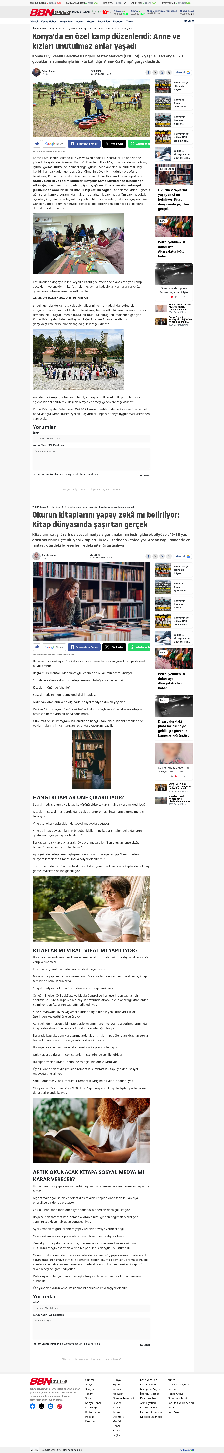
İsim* (36, 432)
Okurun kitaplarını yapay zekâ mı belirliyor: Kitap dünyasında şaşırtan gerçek (173, 199)
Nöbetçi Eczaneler (151, 1417)
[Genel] (174, 226)
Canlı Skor (174, 1412)
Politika (89, 1417)
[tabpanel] (174, 282)
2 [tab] (176, 297)
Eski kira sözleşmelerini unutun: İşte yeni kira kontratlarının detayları (182, 154)
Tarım (129, 21)
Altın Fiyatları (148, 1403)
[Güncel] (174, 705)
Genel (116, 1426)
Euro (135, 11)
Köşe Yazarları (148, 1380)
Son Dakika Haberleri (181, 1403)
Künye (171, 1380)
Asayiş (80, 21)
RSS (35, 1449)
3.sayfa (89, 1389)
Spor (88, 1398)
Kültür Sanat (55, 507)
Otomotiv (118, 1417)
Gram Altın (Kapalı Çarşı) (163, 11)
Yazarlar (118, 1389)
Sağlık (116, 1407)
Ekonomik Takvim (151, 1412)
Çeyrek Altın (189, 11)
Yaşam (91, 21)
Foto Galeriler (148, 1384)
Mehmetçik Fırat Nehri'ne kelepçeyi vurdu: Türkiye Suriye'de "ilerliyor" (174, 290)
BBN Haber (40, 28)
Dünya (117, 1380)
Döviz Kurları (148, 1398)
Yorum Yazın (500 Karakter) (48, 445)
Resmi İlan (104, 21)
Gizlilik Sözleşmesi (179, 1384)
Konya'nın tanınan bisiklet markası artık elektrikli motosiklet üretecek (181, 120)
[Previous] (162, 296)
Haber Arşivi (175, 1394)
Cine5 (171, 1407)
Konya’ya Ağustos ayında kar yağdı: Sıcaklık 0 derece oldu (182, 103)
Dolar (119, 11)
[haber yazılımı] (187, 1450)
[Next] (184, 296)
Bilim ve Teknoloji (123, 1398)
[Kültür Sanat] (174, 174)
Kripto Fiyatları (149, 1407)
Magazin (118, 1394)
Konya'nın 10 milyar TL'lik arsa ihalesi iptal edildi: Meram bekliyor (181, 137)
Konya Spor (66, 21)
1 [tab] (172, 297)
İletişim (172, 1389)
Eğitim (117, 1384)
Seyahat (117, 1403)
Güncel (34, 21)
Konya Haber (48, 21)
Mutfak (117, 1421)
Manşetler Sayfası (151, 1389)
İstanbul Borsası (150, 1394)
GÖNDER (145, 475)
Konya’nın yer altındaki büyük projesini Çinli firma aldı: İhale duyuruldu (181, 86)
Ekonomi (118, 21)
